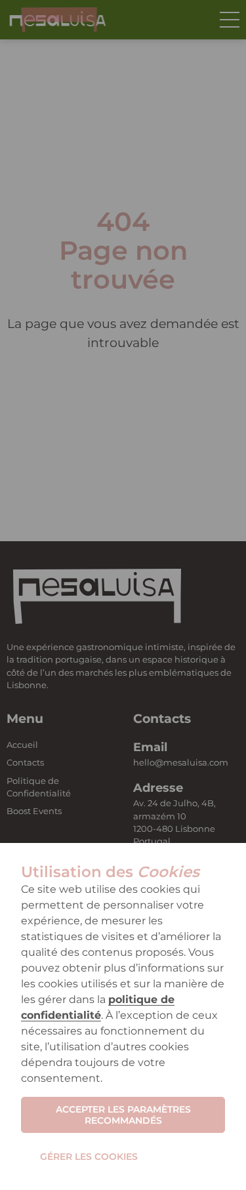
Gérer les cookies (89, 1156)
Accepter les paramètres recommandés (123, 1114)
